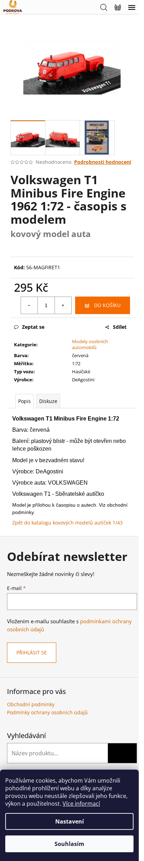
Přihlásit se (31, 652)
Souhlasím (69, 844)
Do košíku (107, 305)
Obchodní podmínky (31, 704)
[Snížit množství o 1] (29, 305)
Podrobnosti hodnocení (102, 162)
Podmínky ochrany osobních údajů (47, 712)
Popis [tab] (24, 401)
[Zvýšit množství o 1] (63, 305)
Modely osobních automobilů (90, 344)
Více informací (81, 803)
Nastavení (69, 821)
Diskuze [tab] (48, 401)
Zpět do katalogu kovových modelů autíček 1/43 (67, 522)
